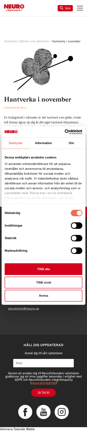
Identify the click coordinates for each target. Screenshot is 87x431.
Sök (68, 8)
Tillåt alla (43, 269)
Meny (80, 8)
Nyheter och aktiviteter (35, 41)
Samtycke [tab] (16, 143)
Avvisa (43, 295)
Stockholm (10, 41)
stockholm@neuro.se (23, 308)
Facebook (25, 412)
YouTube (43, 412)
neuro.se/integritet (43, 383)
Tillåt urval (43, 282)
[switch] (76, 225)
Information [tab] (43, 143)
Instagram (62, 412)
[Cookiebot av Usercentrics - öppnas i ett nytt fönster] (64, 132)
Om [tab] (71, 143)
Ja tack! (43, 392)
